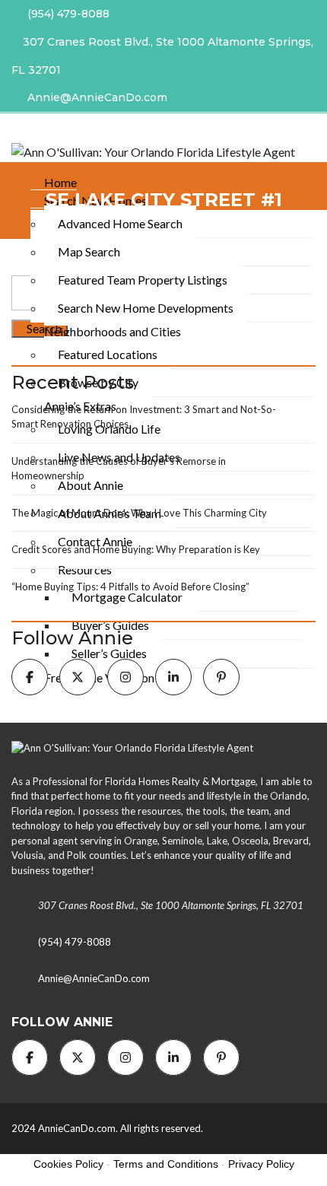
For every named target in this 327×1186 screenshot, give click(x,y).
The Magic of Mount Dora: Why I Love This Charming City (139, 513)
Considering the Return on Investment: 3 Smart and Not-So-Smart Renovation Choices (143, 417)
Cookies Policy (68, 1164)
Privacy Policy (261, 1164)
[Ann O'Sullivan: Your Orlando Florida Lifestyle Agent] (147, 151)
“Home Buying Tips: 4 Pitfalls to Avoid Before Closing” (130, 586)
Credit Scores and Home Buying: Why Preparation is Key (135, 549)
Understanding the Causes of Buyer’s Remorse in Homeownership (118, 468)
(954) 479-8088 (67, 14)
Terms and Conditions (165, 1164)
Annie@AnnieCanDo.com (95, 97)
